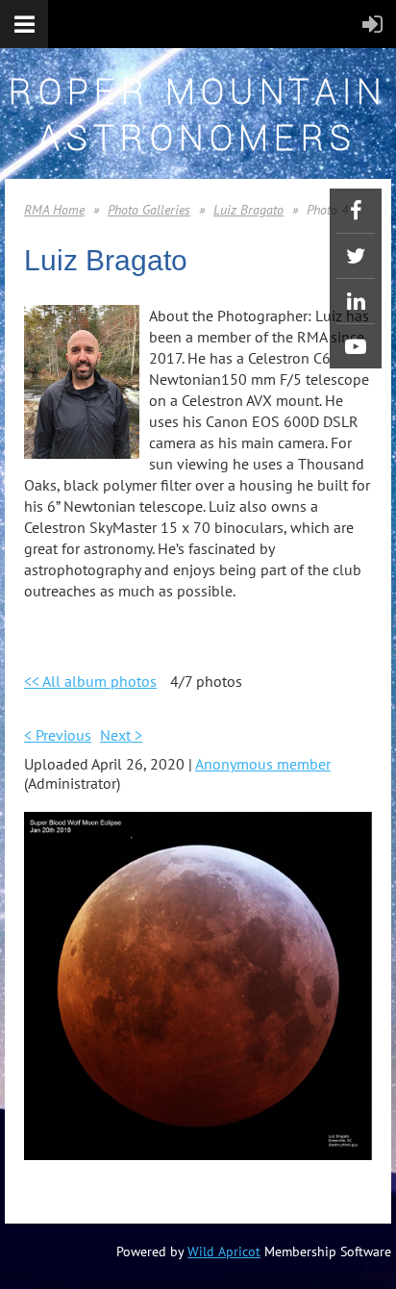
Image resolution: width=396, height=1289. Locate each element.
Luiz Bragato (248, 209)
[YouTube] (355, 346)
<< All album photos (90, 681)
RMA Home (54, 209)
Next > (121, 735)
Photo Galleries (149, 209)
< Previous (57, 735)
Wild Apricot (223, 1251)
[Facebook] (355, 211)
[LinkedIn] (355, 301)
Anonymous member (263, 763)
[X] (355, 256)
